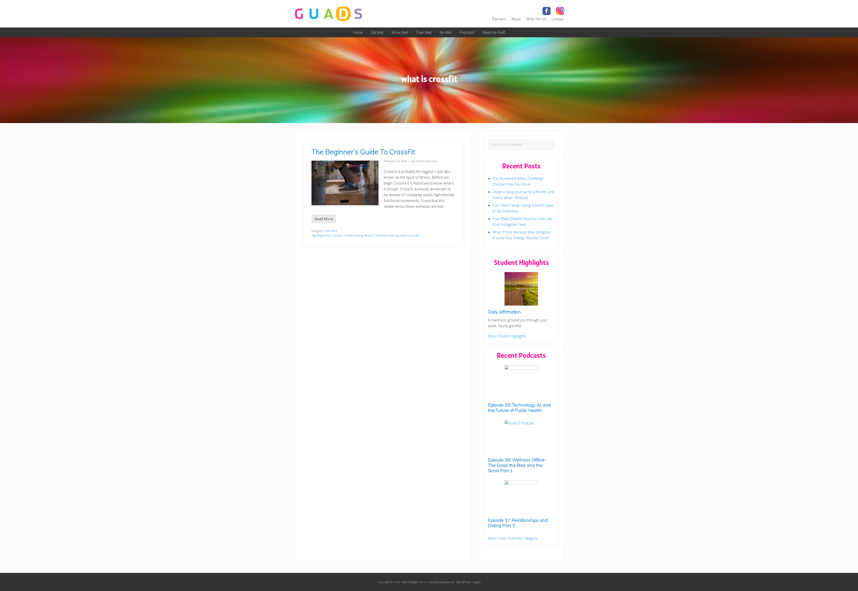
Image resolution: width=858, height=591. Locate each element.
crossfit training (353, 235)
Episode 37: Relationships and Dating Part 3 (518, 522)
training (394, 235)
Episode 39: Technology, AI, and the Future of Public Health (519, 407)
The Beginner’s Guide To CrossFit (363, 151)
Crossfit (337, 235)
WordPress (463, 582)
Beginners (323, 235)
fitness (368, 235)
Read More (325, 219)
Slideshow (381, 235)
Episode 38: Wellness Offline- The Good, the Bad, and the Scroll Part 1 (517, 465)
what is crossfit (409, 235)
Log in (477, 582)
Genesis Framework (441, 582)
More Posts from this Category (512, 538)
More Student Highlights (507, 336)
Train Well (330, 231)
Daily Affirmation (504, 311)
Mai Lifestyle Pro (412, 582)
